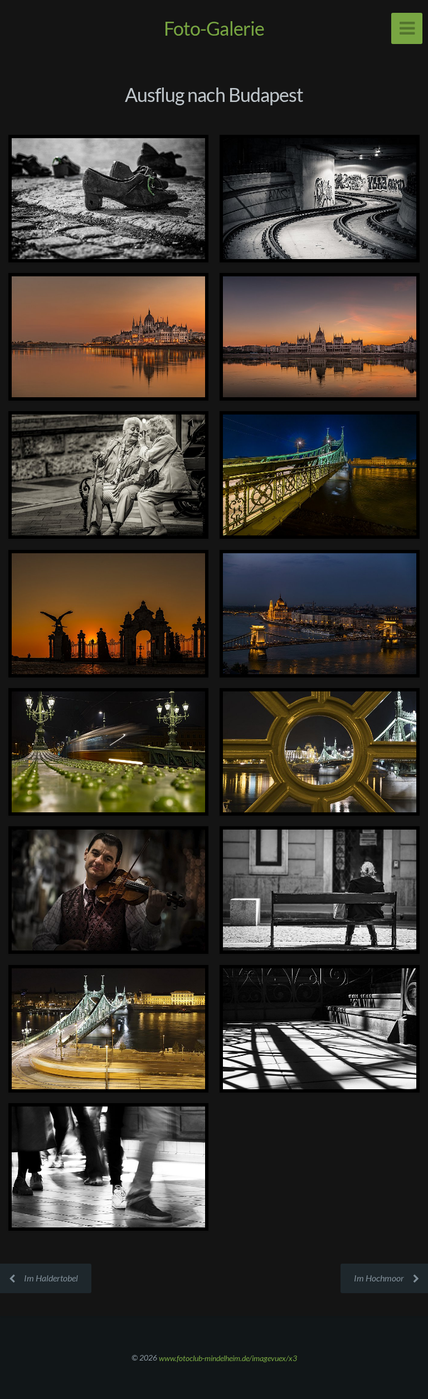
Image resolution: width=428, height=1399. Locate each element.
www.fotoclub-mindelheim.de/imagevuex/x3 (228, 1357)
